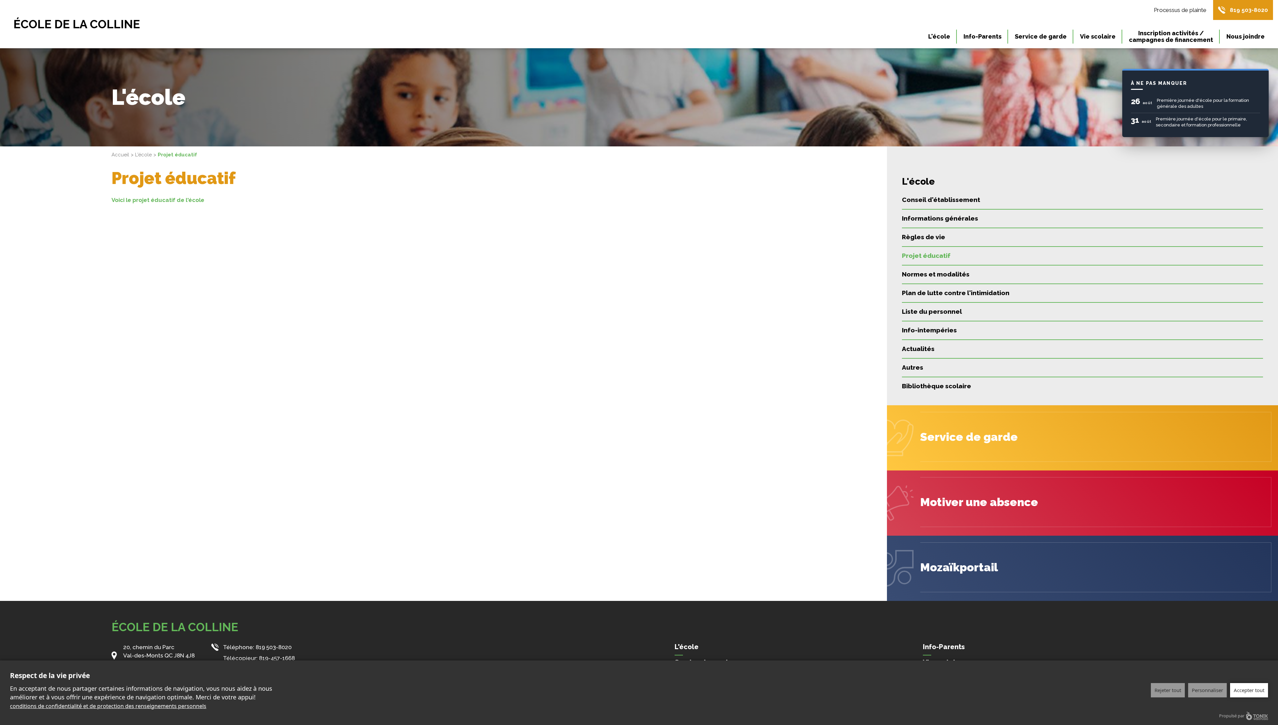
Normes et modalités (935, 274)
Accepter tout (1249, 690)
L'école (939, 36)
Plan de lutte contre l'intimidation (955, 292)
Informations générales (940, 218)
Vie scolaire (1098, 36)
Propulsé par (1231, 716)
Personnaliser (1207, 690)
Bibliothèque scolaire (936, 386)
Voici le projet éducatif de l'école (157, 200)
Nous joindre (1245, 36)
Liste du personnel (932, 311)
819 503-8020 (1249, 10)
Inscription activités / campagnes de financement (1171, 36)
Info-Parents (982, 36)
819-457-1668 (277, 658)
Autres (912, 367)
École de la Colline (76, 24)
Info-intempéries (929, 330)
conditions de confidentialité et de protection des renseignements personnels (108, 706)
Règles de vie (923, 237)
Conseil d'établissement (941, 199)
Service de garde (1041, 36)
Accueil (120, 155)
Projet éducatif (926, 255)
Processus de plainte (1180, 10)
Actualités (918, 348)
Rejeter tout (1168, 690)
